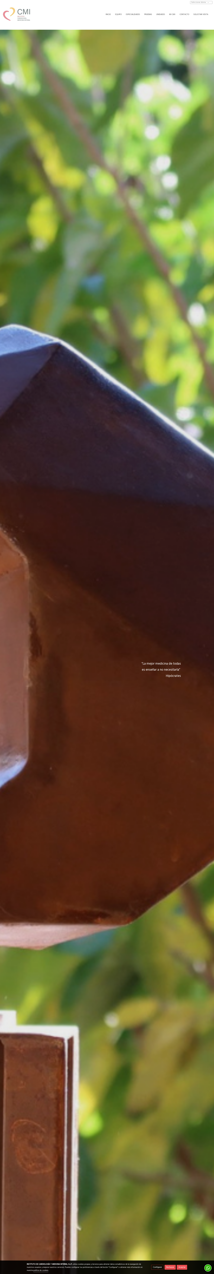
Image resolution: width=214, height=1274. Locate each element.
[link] (17, 14)
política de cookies (40, 1270)
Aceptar (182, 1267)
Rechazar (170, 1267)
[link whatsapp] (208, 1268)
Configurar (157, 1267)
